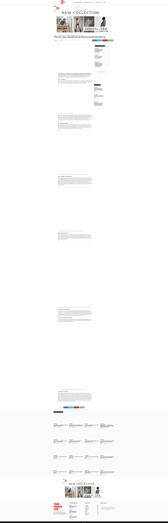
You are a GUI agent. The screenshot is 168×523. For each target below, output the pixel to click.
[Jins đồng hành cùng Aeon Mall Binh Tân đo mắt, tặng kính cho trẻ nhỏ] (92, 434)
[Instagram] (103, 505)
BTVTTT (56, 40)
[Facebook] (101, 505)
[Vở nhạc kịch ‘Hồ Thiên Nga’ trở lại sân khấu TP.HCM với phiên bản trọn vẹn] (61, 418)
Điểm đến (55, 470)
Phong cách (96, 101)
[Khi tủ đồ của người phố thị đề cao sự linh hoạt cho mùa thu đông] (106, 57)
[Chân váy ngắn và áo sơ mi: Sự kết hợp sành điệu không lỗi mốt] (92, 465)
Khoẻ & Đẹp (55, 439)
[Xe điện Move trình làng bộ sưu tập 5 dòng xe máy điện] (76, 450)
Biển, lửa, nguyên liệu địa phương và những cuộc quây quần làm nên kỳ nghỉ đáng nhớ (99, 50)
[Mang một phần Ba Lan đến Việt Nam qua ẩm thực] (76, 465)
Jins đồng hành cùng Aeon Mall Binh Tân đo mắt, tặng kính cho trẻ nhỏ (92, 441)
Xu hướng (96, 55)
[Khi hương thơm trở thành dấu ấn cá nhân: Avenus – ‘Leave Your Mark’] (61, 434)
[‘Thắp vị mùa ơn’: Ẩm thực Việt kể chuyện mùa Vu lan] (61, 450)
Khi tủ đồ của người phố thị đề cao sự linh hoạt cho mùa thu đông (98, 57)
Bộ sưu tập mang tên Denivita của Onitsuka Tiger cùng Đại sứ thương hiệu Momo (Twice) (107, 442)
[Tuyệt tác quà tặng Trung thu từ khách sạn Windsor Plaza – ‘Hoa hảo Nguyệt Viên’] (107, 450)
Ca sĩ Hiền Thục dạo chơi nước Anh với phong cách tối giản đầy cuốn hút (75, 441)
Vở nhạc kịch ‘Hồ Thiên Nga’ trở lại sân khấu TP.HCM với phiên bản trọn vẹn (61, 425)
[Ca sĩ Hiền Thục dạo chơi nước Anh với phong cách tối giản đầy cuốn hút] (76, 434)
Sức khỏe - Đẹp (56, 35)
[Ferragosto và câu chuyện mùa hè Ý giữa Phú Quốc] (61, 465)
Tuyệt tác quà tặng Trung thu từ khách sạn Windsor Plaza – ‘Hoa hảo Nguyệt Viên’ (107, 457)
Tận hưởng (96, 48)
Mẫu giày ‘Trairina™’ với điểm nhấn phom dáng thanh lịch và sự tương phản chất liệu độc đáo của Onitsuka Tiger (98, 65)
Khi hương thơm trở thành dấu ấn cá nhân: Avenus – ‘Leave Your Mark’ (60, 441)
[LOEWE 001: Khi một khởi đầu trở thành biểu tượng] (92, 450)
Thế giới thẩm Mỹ (61, 35)
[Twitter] (105, 505)
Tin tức (86, 439)
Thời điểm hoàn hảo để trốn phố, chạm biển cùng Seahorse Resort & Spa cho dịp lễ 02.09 (107, 472)
